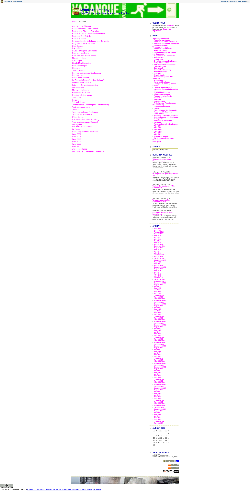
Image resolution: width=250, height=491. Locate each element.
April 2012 (157, 263)
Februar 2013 (159, 255)
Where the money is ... (99, 10)
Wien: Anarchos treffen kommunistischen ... (161, 201)
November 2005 (160, 384)
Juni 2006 (157, 372)
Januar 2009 (158, 318)
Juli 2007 (157, 349)
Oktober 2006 (159, 365)
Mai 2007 (157, 353)
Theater (75, 110)
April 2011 (157, 274)
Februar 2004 (159, 421)
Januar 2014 (158, 244)
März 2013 (157, 253)
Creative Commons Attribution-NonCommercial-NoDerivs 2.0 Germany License (64, 489)
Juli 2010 (157, 286)
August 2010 (158, 284)
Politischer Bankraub (81, 92)
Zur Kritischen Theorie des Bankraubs (88, 151)
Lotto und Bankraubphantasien (85, 85)
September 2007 (160, 346)
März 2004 (157, 419)
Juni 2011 (157, 270)
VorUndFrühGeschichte (82, 127)
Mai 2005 (157, 395)
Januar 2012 (158, 265)
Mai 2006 (157, 374)
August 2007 (158, 348)
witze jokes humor (79, 149)
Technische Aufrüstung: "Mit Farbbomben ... (163, 187)
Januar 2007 (158, 360)
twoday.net (8, 1)
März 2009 (157, 314)
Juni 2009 (157, 309)
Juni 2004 (157, 414)
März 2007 (157, 356)
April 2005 (157, 397)
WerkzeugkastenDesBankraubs (85, 132)
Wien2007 (76, 146)
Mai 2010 (157, 290)
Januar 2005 (158, 402)
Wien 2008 (76, 141)
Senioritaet (76, 97)
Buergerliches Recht (80, 53)
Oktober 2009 (159, 302)
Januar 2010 (158, 297)
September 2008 (160, 325)
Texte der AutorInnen (81, 107)
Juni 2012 (157, 262)
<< (248, 1)
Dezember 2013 (159, 246)
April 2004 (157, 418)
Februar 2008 (159, 337)
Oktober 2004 (159, 407)
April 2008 (157, 334)
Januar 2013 (158, 256)
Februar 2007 (159, 358)
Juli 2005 (157, 391)
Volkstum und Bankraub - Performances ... (162, 160)
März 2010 (157, 293)
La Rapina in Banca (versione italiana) (88, 80)
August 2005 (158, 390)
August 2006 (158, 369)
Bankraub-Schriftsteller (81, 36)
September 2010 (160, 283)
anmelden (170, 25)
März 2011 (157, 276)
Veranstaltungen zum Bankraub (85, 122)
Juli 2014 (157, 241)
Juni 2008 (157, 330)
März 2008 (157, 335)
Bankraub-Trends (79, 39)
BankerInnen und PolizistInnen (85, 29)
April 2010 (157, 291)
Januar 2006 (158, 381)
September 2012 (160, 260)
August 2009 (158, 306)
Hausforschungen (79, 65)
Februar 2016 (159, 232)
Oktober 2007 (159, 344)
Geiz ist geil (77, 61)
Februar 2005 (159, 400)
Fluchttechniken (79, 58)
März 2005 (157, 398)
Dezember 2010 (159, 279)
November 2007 (160, 342)
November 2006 (160, 363)
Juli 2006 (157, 370)
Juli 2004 (157, 412)
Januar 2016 (158, 234)
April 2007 (157, 355)
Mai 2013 (157, 251)
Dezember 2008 (159, 320)
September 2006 (160, 367)
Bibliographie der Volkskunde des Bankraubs (91, 41)
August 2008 (158, 327)
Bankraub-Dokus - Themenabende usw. (88, 34)
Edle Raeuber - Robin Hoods (84, 56)
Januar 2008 (158, 339)
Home (74, 21)
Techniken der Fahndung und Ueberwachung (90, 105)
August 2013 (158, 248)
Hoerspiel (76, 68)
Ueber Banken (78, 117)
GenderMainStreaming (81, 63)
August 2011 (158, 269)
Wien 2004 (76, 134)
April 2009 (157, 312)
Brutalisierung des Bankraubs (84, 51)
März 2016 (157, 230)
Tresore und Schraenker (82, 114)
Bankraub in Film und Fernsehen (85, 31)
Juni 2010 (157, 288)
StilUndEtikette (78, 102)
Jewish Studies (78, 70)
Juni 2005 (157, 393)
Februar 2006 (159, 379)
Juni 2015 (157, 235)
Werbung (76, 129)
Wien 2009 (76, 144)
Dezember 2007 (159, 341)
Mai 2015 (157, 237)
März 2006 (157, 377)
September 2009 (160, 304)
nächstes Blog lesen (238, 1)
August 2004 (158, 411)
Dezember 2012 (159, 258)
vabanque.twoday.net (160, 38)
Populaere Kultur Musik (82, 95)
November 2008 (160, 321)
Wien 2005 (76, 137)
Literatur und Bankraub (81, 83)
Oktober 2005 (159, 386)
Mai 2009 (157, 311)
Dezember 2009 (159, 299)
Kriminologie (77, 75)
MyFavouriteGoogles (81, 90)
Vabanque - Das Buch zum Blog (85, 119)
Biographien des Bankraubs (83, 43)
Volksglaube (77, 124)
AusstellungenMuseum (81, 26)
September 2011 (160, 267)
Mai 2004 (157, 416)
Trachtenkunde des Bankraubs (85, 112)
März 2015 (157, 239)
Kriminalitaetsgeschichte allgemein (86, 73)
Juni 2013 (157, 249)
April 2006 (157, 376)
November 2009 (160, 300)
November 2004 (160, 405)
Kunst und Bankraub (80, 78)
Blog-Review (77, 46)
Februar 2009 (159, 316)
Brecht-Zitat (77, 48)
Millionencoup (78, 88)
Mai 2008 (157, 332)
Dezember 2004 (159, 404)
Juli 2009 (157, 307)
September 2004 (160, 409)
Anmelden (225, 1)
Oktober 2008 (159, 323)
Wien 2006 (76, 139)
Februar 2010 (159, 295)
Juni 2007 (157, 351)
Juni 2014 (157, 242)
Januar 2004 (158, 423)
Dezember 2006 (159, 362)
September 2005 (160, 388)
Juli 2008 (157, 328)
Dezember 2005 (159, 383)
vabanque (18, 1)
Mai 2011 (157, 272)
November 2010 (160, 281)
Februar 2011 (158, 278)
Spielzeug (76, 100)
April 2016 (157, 228)
